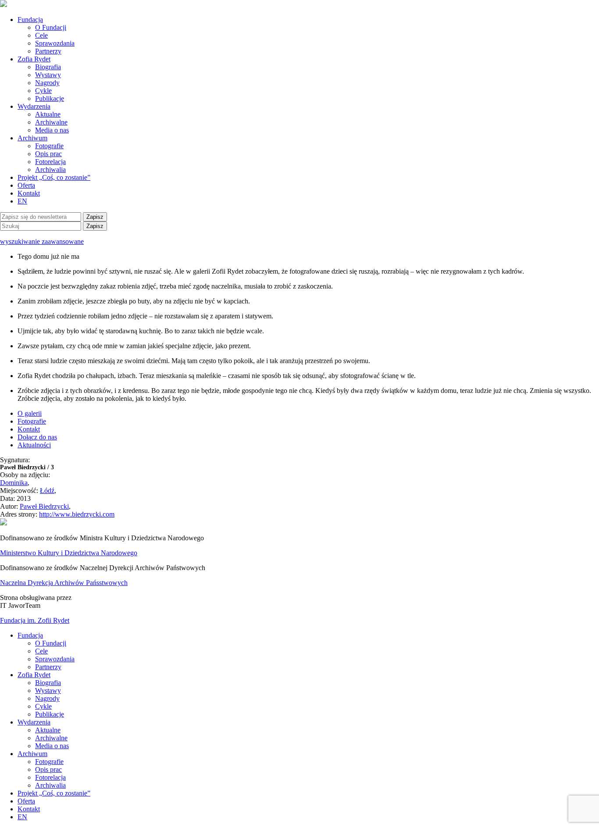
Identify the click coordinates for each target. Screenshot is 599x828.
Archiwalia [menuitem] (50, 785)
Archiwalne (51, 122)
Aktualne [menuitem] (48, 730)
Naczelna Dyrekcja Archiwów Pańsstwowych (64, 582)
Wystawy (48, 75)
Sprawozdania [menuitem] (55, 659)
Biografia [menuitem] (48, 682)
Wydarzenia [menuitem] (34, 722)
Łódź (47, 490)
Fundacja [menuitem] (30, 635)
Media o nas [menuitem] (52, 745)
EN (22, 201)
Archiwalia (50, 169)
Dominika (14, 482)
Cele (41, 35)
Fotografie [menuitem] (49, 761)
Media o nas (52, 130)
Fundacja (30, 19)
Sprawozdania (55, 43)
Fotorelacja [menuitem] (50, 777)
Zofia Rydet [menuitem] (34, 674)
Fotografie (49, 146)
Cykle (43, 90)
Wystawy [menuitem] (48, 690)
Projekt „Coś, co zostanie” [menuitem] (54, 793)
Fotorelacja (50, 161)
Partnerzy (48, 51)
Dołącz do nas (37, 437)
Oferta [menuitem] (26, 801)
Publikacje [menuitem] (49, 714)
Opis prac (48, 153)
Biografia (48, 67)
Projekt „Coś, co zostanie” (54, 177)
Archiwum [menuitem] (32, 753)
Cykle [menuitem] (43, 706)
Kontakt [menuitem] (29, 809)
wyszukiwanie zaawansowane (42, 241)
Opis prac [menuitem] (48, 769)
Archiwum (32, 138)
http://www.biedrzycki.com (76, 514)
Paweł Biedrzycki (44, 506)
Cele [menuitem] (41, 651)
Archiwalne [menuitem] (51, 738)
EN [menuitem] (22, 817)
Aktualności (34, 445)
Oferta (26, 185)
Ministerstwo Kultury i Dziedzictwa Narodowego (68, 553)
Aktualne (48, 114)
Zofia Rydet (34, 59)
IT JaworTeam (20, 605)
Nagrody (47, 82)
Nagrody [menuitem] (47, 698)
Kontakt (29, 193)
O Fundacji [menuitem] (50, 643)
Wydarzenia (34, 106)
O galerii (30, 413)
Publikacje (49, 98)
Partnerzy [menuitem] (48, 667)
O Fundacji (50, 27)
